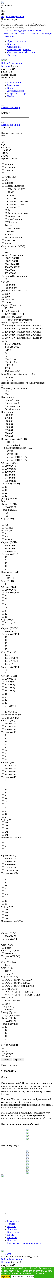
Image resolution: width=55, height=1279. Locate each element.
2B (6, 252)
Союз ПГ (9, 231)
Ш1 (7, 840)
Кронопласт (11, 198)
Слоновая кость (13, 406)
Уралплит (10, 240)
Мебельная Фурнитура (17, 213)
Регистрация (15, 63)
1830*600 (10, 475)
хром (7, 1003)
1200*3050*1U (12, 267)
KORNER (10, 167)
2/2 (6, 831)
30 (6, 759)
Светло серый (12, 403)
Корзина (5, 66)
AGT (7, 161)
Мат (7, 391)
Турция (9, 234)
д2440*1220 (11, 867)
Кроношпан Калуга (15, 204)
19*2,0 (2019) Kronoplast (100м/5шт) (23, 325)
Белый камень (12, 409)
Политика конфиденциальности (24, 1243)
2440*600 (10, 478)
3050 (7, 293)
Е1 (6, 846)
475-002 (9, 418)
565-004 (9, 415)
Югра (8, 243)
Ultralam (9, 170)
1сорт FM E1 (11, 658)
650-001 (9, 427)
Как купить (13, 1232)
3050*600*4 (11, 288)
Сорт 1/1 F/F (11, 989)
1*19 (7, 368)
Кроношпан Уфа (13, 207)
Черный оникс (12, 400)
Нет (7, 394)
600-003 (9, 433)
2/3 (6, 828)
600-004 (9, 424)
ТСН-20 (9, 539)
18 (6, 557)
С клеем (9, 380)
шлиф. (8, 575)
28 (6, 607)
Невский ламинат (14, 219)
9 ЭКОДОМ (11, 706)
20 (6, 801)
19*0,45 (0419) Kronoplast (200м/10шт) (24, 328)
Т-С (7, 536)
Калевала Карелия (14, 185)
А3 (6, 524)
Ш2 (7, 843)
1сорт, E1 (10, 664)
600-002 (9, 421)
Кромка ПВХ (12, 454)
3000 (7, 296)
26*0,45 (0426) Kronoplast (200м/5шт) (24, 337)
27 (6, 753)
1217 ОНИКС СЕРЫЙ (16, 314)
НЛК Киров (11, 222)
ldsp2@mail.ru (8, 1248)
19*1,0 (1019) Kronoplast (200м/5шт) (23, 334)
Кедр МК (9, 192)
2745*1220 (10, 507)
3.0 (6, 516)
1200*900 (10, 472)
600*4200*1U (12, 264)
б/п (6, 179)
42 (6, 353)
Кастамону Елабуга (15, 189)
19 (6, 604)
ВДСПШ (9, 442)
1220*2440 (10, 726)
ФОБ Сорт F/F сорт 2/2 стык (19, 985)
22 (6, 492)
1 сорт (8, 584)
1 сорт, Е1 (10, 622)
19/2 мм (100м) (12, 371)
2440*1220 (10, 723)
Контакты (12, 1240)
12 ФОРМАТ (11, 712)
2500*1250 (10, 678)
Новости (11, 1226)
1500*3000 (10, 864)
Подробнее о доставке (12, 16)
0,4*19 (8, 350)
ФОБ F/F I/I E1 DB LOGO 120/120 (22, 995)
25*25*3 (9, 308)
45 (6, 341)
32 (6, 356)
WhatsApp (46, 33)
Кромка (9, 451)
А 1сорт (9, 527)
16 (6, 489)
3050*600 (10, 285)
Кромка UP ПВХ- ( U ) (16, 460)
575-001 (9, 430)
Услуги (11, 1223)
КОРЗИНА (32, 33)
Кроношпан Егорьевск (17, 201)
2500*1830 (10, 468)
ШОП (8, 302)
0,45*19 (9, 365)
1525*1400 (10, 771)
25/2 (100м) (10, 359)
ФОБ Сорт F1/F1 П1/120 (17, 982)
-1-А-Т (8, 1051)
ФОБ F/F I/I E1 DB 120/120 (19, 992)
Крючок (9, 1009)
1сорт (8, 655)
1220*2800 (10, 273)
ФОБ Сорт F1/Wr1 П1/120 (18, 979)
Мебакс (9, 210)
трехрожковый (12, 1015)
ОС (6, 670)
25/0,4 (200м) (11, 362)
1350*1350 (10, 774)
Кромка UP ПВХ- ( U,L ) (17, 457)
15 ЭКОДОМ (12, 687)
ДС (6, 673)
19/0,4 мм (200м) (13, 344)
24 (6, 750)
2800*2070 (10, 465)
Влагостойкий (12, 445)
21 (6, 744)
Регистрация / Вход (13, 33)
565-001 (9, 436)
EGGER (9, 164)
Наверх (7, 1254)
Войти (4, 63)
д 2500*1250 (11, 870)
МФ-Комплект (12, 216)
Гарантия (12, 1237)
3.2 (6, 513)
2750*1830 (10, 481)
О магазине (13, 1221)
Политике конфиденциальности (27, 1273)
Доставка (12, 1229)
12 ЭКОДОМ (12, 684)
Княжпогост (11, 195)
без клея (9, 377)
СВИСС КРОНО (14, 228)
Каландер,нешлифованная (18, 320)
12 (6, 496)
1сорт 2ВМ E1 (12, 661)
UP (6, 173)
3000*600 (10, 270)
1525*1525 (10, 765)
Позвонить (9, 36)
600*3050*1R (12, 261)
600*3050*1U (12, 258)
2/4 (6, 822)
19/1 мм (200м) (12, 347)
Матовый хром (12, 1000)
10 (6, 486)
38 (6, 279)
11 (6, 813)
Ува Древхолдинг (14, 237)
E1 (6, 625)
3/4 (6, 834)
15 (6, 703)
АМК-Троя (10, 176)
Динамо (9, 182)
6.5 (6, 894)
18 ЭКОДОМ (12, 690)
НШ (7, 849)
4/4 (6, 825)
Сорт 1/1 (9, 974)
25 (6, 649)
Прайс (10, 1234)
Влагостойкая (12, 717)
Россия (8, 225)
